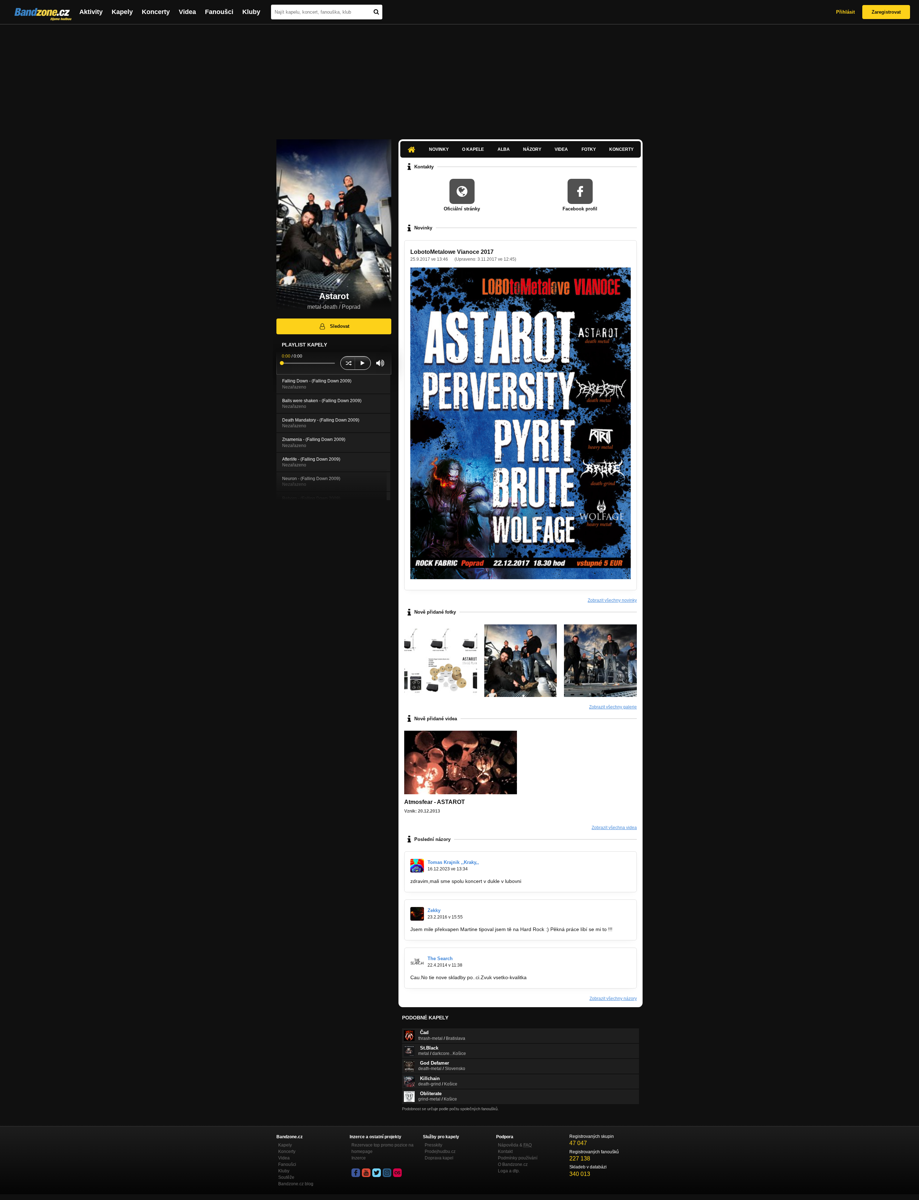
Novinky (439, 149)
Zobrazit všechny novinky (612, 600)
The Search (440, 958)
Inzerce (358, 1158)
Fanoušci (219, 11)
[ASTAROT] (520, 660)
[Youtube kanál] (366, 1172)
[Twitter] (376, 1172)
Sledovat (339, 326)
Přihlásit (845, 12)
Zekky (434, 910)
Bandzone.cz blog (295, 1183)
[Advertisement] (459, 78)
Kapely (122, 11)
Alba (504, 149)
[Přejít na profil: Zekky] (417, 914)
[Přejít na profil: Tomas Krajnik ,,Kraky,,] (417, 866)
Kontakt (505, 1151)
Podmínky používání (517, 1158)
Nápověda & (515, 1145)
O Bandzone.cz (513, 1164)
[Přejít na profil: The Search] (417, 962)
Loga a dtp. (509, 1170)
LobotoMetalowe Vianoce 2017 (452, 252)
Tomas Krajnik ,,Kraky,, (453, 862)
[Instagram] (387, 1172)
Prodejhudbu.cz (440, 1151)
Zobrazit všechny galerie (613, 707)
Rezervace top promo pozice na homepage (382, 1148)
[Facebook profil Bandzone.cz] (355, 1172)
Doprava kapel (439, 1158)
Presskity (433, 1145)
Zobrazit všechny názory (613, 998)
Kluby (251, 11)
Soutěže (286, 1177)
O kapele (473, 149)
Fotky (589, 149)
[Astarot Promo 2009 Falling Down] (600, 660)
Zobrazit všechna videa (614, 827)
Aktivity (91, 11)
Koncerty (156, 11)
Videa (187, 11)
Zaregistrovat (886, 12)
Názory (532, 149)
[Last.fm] (397, 1172)
